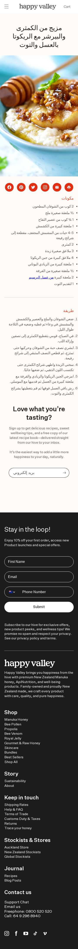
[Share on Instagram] (45, 187)
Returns (10, 823)
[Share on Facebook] (9, 187)
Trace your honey (18, 828)
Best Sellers (13, 757)
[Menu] (6, 7)
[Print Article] (69, 187)
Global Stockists (17, 857)
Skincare (11, 748)
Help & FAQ (13, 809)
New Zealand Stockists (22, 852)
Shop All (11, 762)
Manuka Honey (16, 719)
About (9, 786)
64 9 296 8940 (27, 916)
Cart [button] (67, 7)
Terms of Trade (16, 814)
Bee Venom (13, 733)
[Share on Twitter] (33, 187)
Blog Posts (12, 880)
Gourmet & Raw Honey (22, 743)
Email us (12, 906)
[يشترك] (64, 473)
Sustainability (15, 781)
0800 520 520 (39, 911)
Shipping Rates (16, 805)
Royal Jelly (12, 738)
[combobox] (12, 592)
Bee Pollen (12, 724)
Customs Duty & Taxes (22, 819)
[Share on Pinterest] (21, 187)
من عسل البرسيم (41, 277)
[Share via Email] (57, 187)
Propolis (11, 729)
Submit (39, 607)
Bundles (10, 752)
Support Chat (16, 902)
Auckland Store (16, 847)
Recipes (10, 876)
